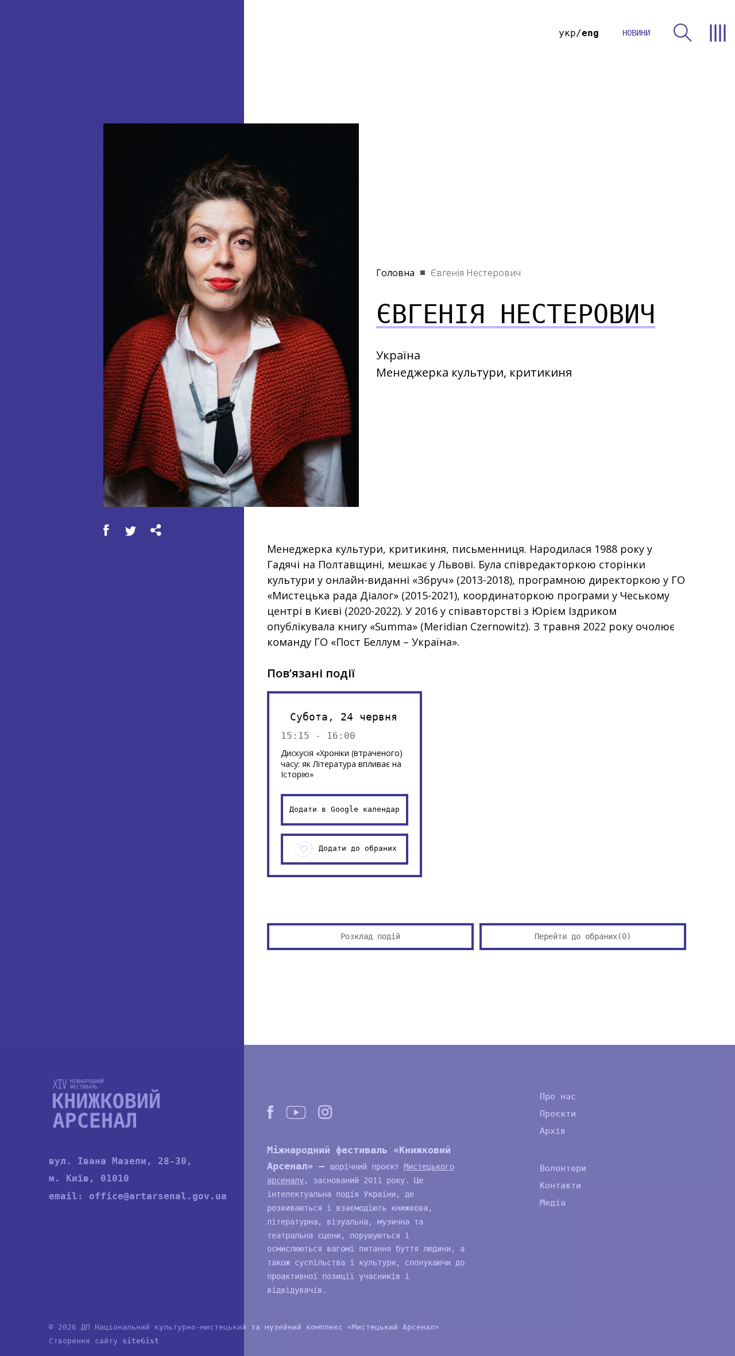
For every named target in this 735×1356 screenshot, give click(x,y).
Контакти (560, 1185)
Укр (567, 33)
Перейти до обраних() (583, 936)
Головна (395, 272)
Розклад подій (370, 936)
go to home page (66, 33)
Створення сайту (104, 1340)
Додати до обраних (358, 848)
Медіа (553, 1203)
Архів (553, 1131)
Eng (590, 33)
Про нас (558, 1096)
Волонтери (563, 1168)
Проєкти (558, 1114)
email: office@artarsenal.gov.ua (138, 1196)
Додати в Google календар (344, 809)
